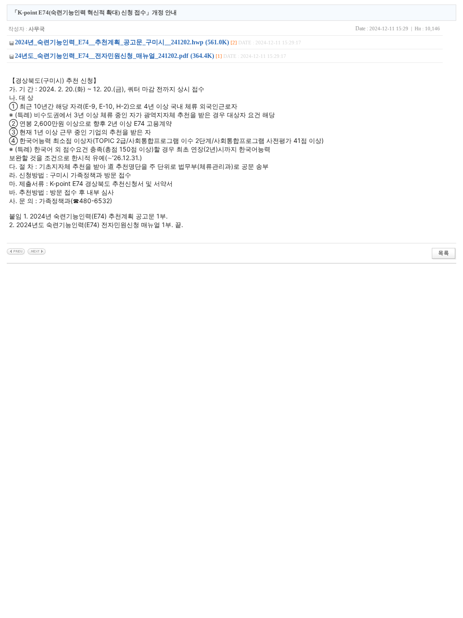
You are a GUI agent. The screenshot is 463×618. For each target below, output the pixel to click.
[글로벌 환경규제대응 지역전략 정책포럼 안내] (16, 251)
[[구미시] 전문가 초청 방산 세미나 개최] (37, 251)
